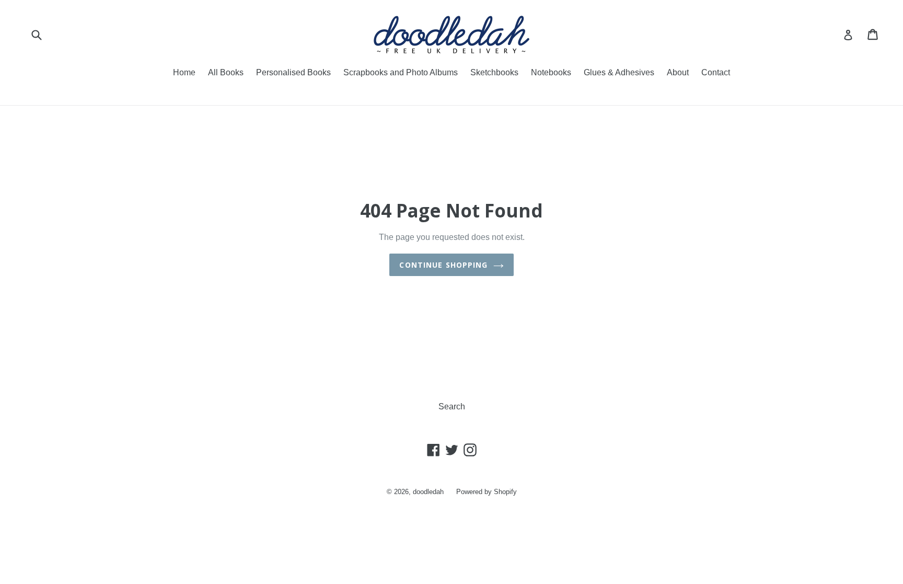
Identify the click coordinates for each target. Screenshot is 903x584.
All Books (226, 72)
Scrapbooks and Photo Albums (400, 72)
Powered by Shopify (486, 492)
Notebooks (551, 72)
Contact (715, 72)
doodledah (428, 492)
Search (451, 406)
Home (184, 72)
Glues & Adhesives (619, 72)
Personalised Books (293, 72)
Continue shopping (443, 265)
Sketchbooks (494, 72)
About (678, 72)
